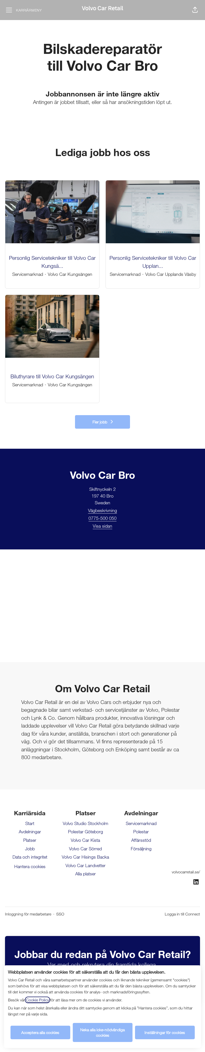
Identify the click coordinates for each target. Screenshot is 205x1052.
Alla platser (85, 873)
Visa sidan (102, 526)
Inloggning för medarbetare (28, 914)
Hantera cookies (30, 866)
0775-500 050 (102, 518)
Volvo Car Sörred (85, 848)
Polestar (141, 831)
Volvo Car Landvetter (86, 865)
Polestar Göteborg (85, 831)
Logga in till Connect (182, 914)
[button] (195, 10)
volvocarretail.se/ (186, 872)
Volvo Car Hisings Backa (85, 857)
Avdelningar (30, 831)
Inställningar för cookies (164, 1032)
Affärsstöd (141, 840)
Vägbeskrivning (102, 510)
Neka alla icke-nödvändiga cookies (102, 1032)
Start (29, 823)
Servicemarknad (141, 823)
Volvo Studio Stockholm (85, 823)
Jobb (30, 848)
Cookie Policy (37, 1000)
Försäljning (141, 848)
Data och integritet (29, 857)
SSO (60, 914)
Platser (29, 840)
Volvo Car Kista (85, 840)
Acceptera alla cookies (40, 1032)
